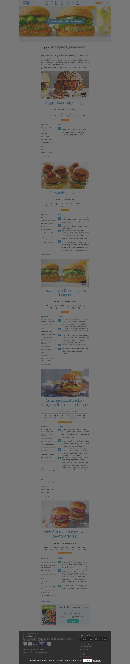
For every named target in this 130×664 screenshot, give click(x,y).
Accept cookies (87, 660)
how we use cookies (78, 660)
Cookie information (96, 660)
